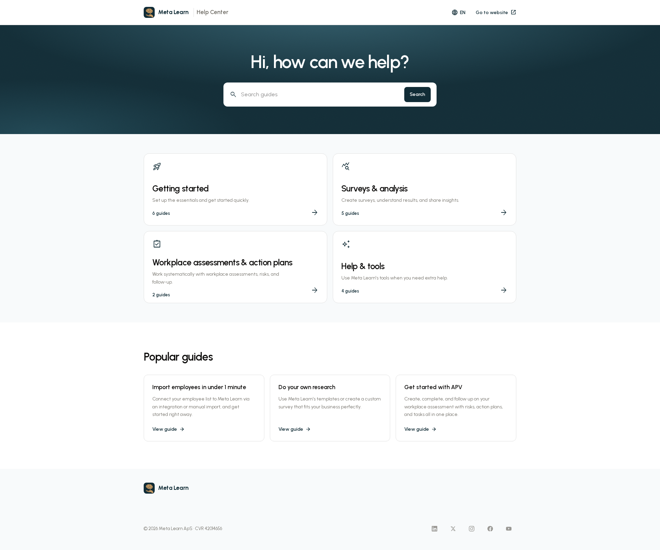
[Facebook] (490, 528)
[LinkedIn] (434, 528)
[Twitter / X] (453, 528)
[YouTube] (508, 528)
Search (417, 94)
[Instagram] (471, 528)
